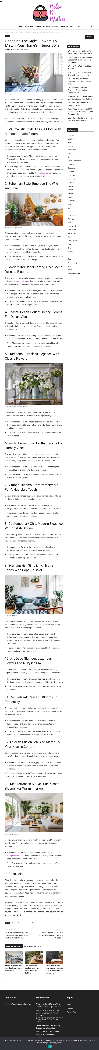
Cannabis (72, 150)
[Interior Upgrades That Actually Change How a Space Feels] (14, 957)
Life (69, 211)
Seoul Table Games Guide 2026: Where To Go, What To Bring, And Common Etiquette (80, 111)
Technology (72, 262)
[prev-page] (6, 977)
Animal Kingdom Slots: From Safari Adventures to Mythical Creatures (51, 935)
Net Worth (29, 26)
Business (55, 26)
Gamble (71, 182)
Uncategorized (74, 273)
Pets (69, 237)
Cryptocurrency (74, 161)
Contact (70, 1008)
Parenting (64, 26)
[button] (91, 26)
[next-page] (10, 977)
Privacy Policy (72, 1012)
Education (72, 168)
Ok (50, 1046)
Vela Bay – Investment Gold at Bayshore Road (79, 104)
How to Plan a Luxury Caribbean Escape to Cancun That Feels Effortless (80, 59)
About (69, 1004)
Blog (70, 142)
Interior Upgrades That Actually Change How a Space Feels (13, 968)
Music (70, 222)
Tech (70, 259)
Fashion (38, 26)
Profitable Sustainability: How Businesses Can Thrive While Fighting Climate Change (16, 935)
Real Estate (72, 241)
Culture (71, 164)
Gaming (71, 186)
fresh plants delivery (44, 173)
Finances (71, 179)
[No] (96, 1043)
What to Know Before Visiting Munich (79, 67)
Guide (14, 923)
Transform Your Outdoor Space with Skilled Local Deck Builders (80, 98)
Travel (70, 270)
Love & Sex (72, 215)
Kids (70, 204)
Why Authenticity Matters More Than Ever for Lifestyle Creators (80, 52)
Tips (79, 26)
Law (69, 208)
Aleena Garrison (12, 49)
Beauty (71, 135)
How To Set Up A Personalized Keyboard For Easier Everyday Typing (79, 81)
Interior (27, 923)
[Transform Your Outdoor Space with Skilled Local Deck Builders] (34, 957)
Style (33, 923)
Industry (71, 201)
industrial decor (22, 281)
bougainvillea (13, 855)
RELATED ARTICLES (13, 946)
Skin (69, 248)
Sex (69, 244)
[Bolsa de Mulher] (49, 13)
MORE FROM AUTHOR (32, 946)
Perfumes (46, 26)
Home (21, 26)
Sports (70, 251)
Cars (70, 153)
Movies (71, 219)
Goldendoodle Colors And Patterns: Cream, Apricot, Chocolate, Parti (78, 90)
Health (72, 26)
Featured (71, 175)
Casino (71, 157)
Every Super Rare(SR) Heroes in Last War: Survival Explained (80, 119)
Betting (71, 139)
